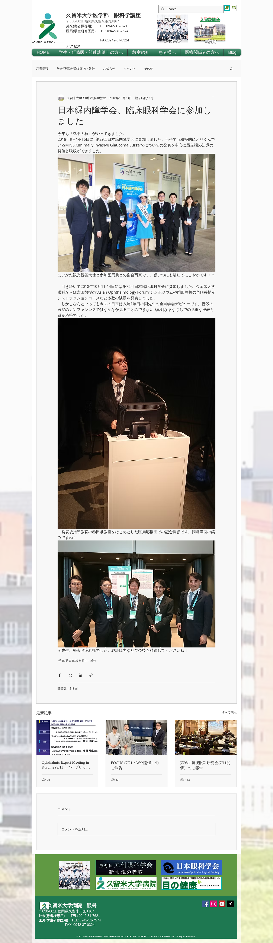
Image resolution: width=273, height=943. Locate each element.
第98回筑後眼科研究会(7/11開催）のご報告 (205, 765)
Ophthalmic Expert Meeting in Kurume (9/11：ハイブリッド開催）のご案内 (66, 765)
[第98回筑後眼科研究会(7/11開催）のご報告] (206, 737)
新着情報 (42, 68)
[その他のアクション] (212, 97)
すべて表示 (229, 712)
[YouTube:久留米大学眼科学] (222, 904)
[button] (90, 52)
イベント (130, 68)
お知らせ (109, 68)
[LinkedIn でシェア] (80, 675)
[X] (230, 904)
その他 (148, 68)
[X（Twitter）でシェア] (70, 675)
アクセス (73, 46)
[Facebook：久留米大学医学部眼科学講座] (205, 904)
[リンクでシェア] (91, 675)
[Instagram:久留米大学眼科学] (213, 904)
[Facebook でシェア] (60, 675)
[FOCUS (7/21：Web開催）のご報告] (136, 737)
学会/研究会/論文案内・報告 (76, 68)
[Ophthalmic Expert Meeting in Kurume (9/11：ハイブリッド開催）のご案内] (67, 737)
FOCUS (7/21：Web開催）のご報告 (135, 765)
